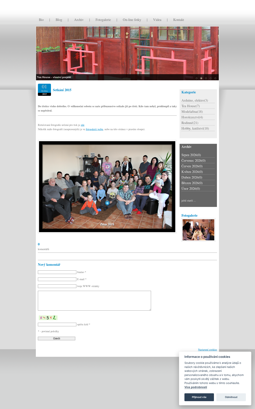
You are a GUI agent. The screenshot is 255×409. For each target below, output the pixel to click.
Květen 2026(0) (192, 171)
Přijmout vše (199, 397)
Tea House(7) (190, 105)
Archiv (79, 19)
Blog (59, 19)
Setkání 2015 (62, 89)
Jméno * (81, 272)
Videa (157, 19)
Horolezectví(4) (192, 117)
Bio (41, 19)
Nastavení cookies (207, 349)
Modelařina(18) (192, 111)
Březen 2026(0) (192, 182)
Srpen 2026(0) (191, 154)
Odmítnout (231, 397)
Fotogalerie (103, 19)
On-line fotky (132, 19)
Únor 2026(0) (190, 188)
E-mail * (81, 279)
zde (82, 125)
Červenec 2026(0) (193, 160)
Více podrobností (195, 387)
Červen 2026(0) (192, 166)
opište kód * (83, 324)
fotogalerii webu (94, 129)
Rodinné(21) (189, 122)
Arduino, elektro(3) (194, 100)
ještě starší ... (188, 200)
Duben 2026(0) (191, 177)
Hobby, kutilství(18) (195, 128)
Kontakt (178, 19)
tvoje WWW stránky (88, 286)
